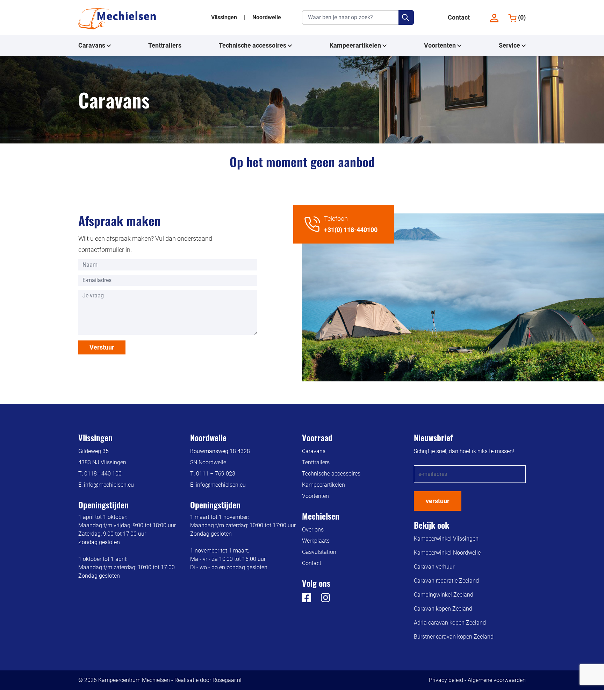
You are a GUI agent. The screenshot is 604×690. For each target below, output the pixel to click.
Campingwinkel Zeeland (443, 594)
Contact (459, 17)
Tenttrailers (164, 45)
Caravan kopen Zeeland (443, 608)
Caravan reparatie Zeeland (446, 580)
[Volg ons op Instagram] (321, 599)
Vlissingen (224, 17)
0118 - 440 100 (103, 473)
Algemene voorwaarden (497, 680)
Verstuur (101, 347)
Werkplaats (316, 540)
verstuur (438, 501)
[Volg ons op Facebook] (306, 599)
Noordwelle (266, 17)
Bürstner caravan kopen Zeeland (454, 636)
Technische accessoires (253, 45)
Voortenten (440, 45)
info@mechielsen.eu (109, 484)
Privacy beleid (446, 680)
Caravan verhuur (434, 566)
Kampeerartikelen (356, 45)
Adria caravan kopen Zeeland (450, 622)
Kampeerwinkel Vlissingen (446, 538)
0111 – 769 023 (215, 473)
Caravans (92, 45)
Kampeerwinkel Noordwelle (447, 552)
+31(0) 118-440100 (351, 229)
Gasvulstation (319, 552)
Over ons (313, 529)
